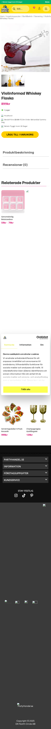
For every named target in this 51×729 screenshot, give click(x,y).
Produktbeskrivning (18, 152)
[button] (25, 459)
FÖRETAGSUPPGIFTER (16, 473)
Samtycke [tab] (9, 345)
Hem (2, 16)
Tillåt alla (25, 389)
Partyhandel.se (14, 459)
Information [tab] (25, 345)
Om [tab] (42, 345)
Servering (38, 16)
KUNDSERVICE (12, 480)
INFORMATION (12, 466)
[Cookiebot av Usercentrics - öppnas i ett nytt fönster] (36, 337)
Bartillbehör (27, 16)
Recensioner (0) (15, 164)
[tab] (26, 154)
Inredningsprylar (13, 16)
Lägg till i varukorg (20, 134)
